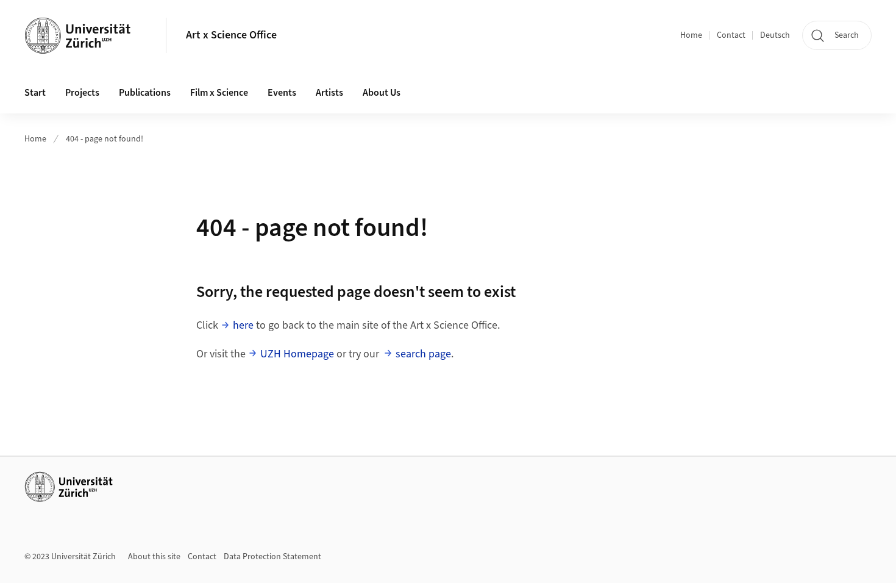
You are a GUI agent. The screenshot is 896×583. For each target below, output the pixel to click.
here (243, 325)
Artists (329, 92)
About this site (154, 557)
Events (282, 92)
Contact (731, 35)
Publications (145, 92)
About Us (381, 92)
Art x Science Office (231, 35)
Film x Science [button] (219, 92)
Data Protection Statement (272, 557)
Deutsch (775, 35)
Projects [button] (82, 92)
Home (691, 35)
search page (423, 354)
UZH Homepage (297, 354)
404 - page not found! (104, 139)
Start (35, 92)
